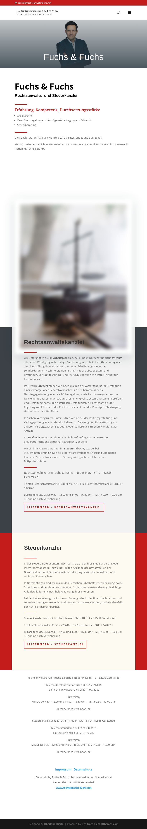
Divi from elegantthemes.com (100, 824)
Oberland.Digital (54, 824)
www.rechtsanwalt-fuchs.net (73, 787)
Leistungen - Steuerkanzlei (55, 644)
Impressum (63, 769)
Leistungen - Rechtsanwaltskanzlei (64, 507)
